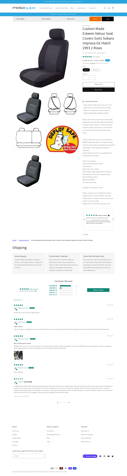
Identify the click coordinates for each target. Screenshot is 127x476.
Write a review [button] (98, 290)
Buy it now (98, 90)
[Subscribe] (44, 456)
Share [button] (86, 234)
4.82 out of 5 (34, 289)
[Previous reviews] (84, 219)
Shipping (92, 63)
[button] (72, 8)
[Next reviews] (113, 219)
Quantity (85, 74)
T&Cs (48, 442)
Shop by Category (87, 434)
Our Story (15, 431)
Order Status (16, 438)
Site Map (15, 442)
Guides (14, 434)
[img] (18, 305)
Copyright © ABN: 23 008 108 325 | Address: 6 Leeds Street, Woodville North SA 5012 (47, 471)
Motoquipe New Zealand (22, 471)
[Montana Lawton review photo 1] (18, 355)
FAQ (48, 438)
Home (14, 240)
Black (86, 70)
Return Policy (85, 442)
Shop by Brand (86, 438)
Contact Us (50, 431)
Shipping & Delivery (53, 434)
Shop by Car (85, 431)
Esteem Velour (24, 240)
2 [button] (61, 402)
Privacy (14, 445)
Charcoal (95, 70)
